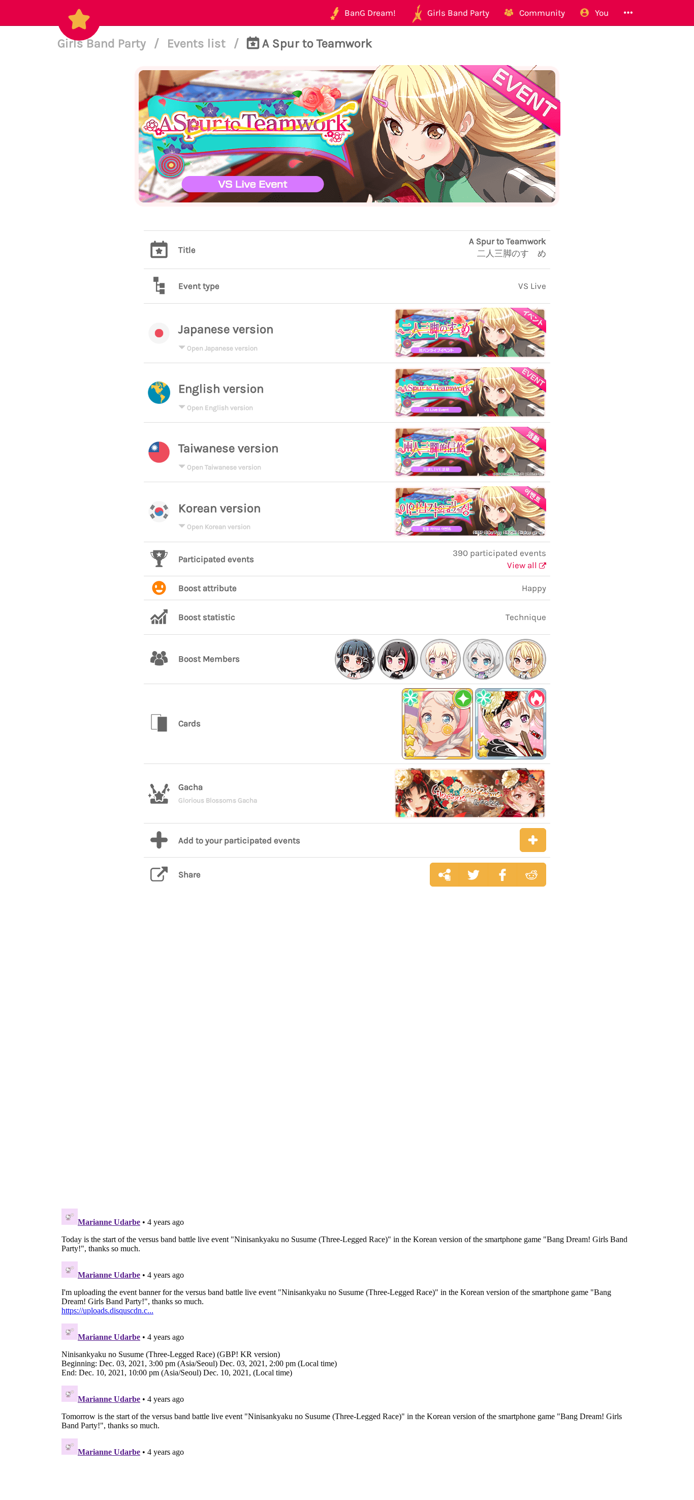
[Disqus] (347, 1056)
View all (523, 565)
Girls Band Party (103, 43)
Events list (198, 43)
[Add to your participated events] (533, 840)
